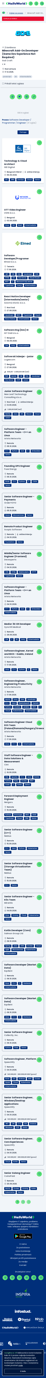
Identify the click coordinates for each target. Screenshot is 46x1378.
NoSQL (36, 777)
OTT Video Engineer (15, 209)
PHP (6, 376)
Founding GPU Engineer (17, 466)
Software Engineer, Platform (20, 1058)
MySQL (13, 376)
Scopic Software (13, 529)
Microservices (18, 515)
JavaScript (28, 274)
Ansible (17, 707)
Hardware (27, 983)
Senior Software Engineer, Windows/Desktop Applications (18, 1100)
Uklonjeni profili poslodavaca (23, 1258)
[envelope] (40, 1277)
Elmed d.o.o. (10, 261)
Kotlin (15, 1162)
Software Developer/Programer (16, 257)
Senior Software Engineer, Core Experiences (18, 1140)
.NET (6, 274)
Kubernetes (17, 711)
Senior (37, 180)
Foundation (9, 542)
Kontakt (22, 1265)
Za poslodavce (23, 1247)
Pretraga (23, 132)
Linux (7, 225)
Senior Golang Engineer (17, 1172)
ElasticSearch (24, 703)
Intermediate (30, 225)
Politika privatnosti (23, 1254)
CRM (26, 818)
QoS (22, 451)
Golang (15, 915)
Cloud (29, 180)
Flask (16, 1048)
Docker (24, 781)
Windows (9, 1127)
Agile (7, 950)
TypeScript (9, 285)
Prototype (18, 815)
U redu (23, 1371)
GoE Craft (7, 60)
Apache (15, 777)
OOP (18, 380)
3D (17, 639)
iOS (14, 1079)
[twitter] (19, 96)
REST (7, 282)
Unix (22, 699)
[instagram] (12, 1277)
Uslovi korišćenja (23, 1251)
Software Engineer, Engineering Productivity (18, 682)
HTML (7, 278)
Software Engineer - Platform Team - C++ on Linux (17, 432)
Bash (20, 225)
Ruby (16, 781)
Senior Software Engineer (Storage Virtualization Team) (18, 866)
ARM (12, 180)
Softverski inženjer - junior (19, 356)
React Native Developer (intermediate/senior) (17, 298)
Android (22, 1079)
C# (13, 274)
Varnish (36, 703)
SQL (19, 274)
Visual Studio (35, 278)
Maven (29, 414)
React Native (10, 319)
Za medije (23, 1262)
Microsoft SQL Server (24, 282)
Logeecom (9, 359)
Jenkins (26, 707)
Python (15, 451)
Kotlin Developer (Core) (17, 930)
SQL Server (22, 278)
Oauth (38, 315)
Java (15, 414)
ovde (20, 1365)
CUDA (35, 481)
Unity (13, 345)
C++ (7, 451)
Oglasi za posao (16, 13)
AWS (22, 946)
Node (7, 481)
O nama (23, 1244)
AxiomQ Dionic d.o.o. (15, 302)
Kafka (19, 785)
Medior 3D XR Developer (17, 623)
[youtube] (19, 1277)
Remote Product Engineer (18, 526)
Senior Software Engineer (18, 1032)
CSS (36, 274)
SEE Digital (9, 167)
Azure (7, 515)
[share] (33, 96)
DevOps (21, 180)
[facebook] (12, 96)
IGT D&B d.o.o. (11, 333)
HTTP (34, 572)
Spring (7, 946)
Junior (25, 380)
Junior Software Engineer (18, 391)
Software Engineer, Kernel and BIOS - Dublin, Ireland (18, 652)
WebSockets (24, 572)
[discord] (33, 1277)
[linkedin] (26, 96)
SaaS (34, 815)
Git (6, 180)
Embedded (36, 451)
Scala (7, 785)
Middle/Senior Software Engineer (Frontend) (17, 555)
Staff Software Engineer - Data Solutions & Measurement (18, 758)
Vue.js (19, 285)
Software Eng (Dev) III (16, 329)
